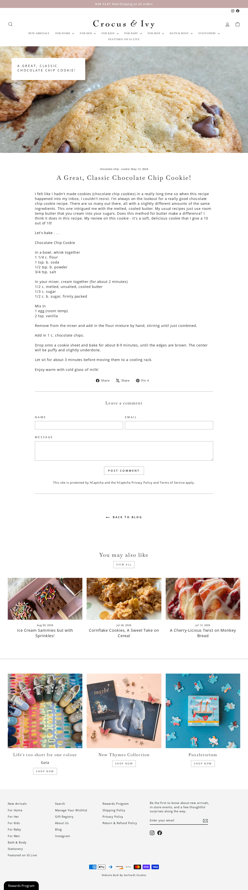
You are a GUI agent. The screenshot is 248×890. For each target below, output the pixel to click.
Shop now (203, 763)
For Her (86, 33)
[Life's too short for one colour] (45, 711)
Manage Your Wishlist (71, 810)
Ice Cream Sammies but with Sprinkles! (45, 633)
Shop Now (45, 771)
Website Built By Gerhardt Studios (124, 875)
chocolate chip (109, 169)
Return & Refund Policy (119, 823)
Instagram (62, 836)
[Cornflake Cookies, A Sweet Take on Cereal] (124, 599)
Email (131, 417)
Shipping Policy (114, 810)
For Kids (109, 33)
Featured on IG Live (124, 39)
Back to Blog (126, 517)
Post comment (124, 470)
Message (44, 437)
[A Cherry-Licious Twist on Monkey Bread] (203, 599)
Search (60, 804)
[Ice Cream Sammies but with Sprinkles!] (45, 599)
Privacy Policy (142, 482)
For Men (154, 33)
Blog (58, 829)
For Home (63, 33)
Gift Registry (64, 816)
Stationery (207, 33)
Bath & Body (179, 33)
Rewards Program (115, 804)
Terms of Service (172, 482)
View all (124, 564)
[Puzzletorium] (203, 711)
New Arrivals (38, 33)
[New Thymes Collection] (124, 711)
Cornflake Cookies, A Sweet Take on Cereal (124, 633)
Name (40, 417)
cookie (125, 169)
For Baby (131, 33)
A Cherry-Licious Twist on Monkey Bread (203, 633)
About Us (62, 823)
